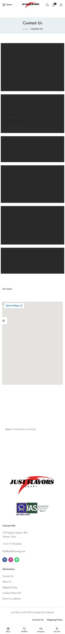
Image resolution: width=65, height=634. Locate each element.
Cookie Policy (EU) (11, 593)
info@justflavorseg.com (16, 114)
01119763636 (12, 63)
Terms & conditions (11, 599)
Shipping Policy (9, 587)
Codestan (49, 612)
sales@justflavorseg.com (17, 121)
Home (25, 29)
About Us (7, 582)
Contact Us (7, 576)
